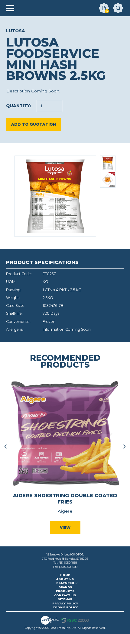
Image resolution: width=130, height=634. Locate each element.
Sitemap (65, 599)
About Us (65, 579)
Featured (65, 582)
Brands (65, 587)
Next (124, 446)
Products (65, 591)
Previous (5, 446)
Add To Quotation (33, 124)
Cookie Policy (65, 607)
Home (65, 575)
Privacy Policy (65, 603)
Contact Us (65, 595)
